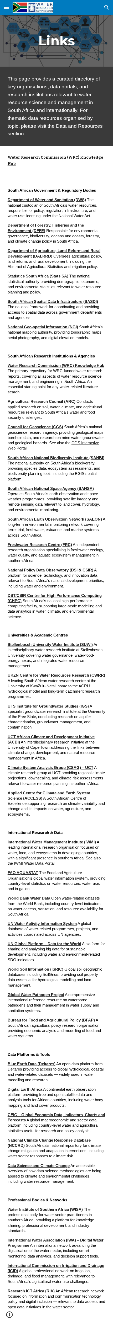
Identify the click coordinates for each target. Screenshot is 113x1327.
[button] (6, 7)
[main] (57, 40)
